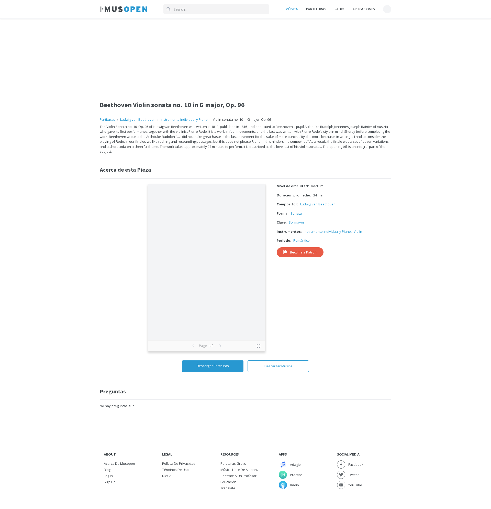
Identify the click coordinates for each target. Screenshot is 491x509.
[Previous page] (193, 345)
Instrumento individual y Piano (184, 119)
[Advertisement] (245, 54)
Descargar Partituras (213, 365)
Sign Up (110, 482)
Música (291, 9)
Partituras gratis (233, 463)
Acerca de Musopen (119, 463)
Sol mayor (296, 222)
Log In (108, 475)
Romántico (301, 240)
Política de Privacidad (178, 463)
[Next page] (220, 345)
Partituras (316, 9)
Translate (227, 488)
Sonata (296, 213)
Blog (107, 469)
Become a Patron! (303, 252)
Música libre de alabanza (240, 469)
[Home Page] (123, 9)
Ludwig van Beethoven (137, 119)
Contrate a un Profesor (238, 475)
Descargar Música (278, 366)
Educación (228, 482)
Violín (358, 231)
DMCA (166, 475)
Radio (339, 9)
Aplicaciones (363, 9)
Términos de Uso (175, 469)
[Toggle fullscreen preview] (258, 345)
